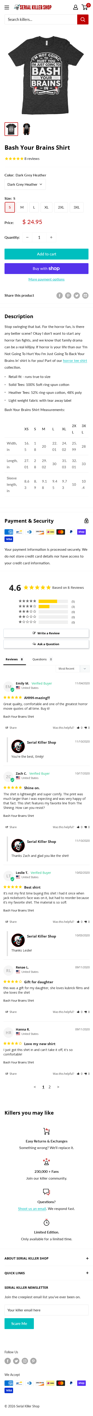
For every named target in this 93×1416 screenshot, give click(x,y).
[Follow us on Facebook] (8, 1361)
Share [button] (13, 728)
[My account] (75, 7)
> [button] (58, 1086)
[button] (79, 728)
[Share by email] (85, 295)
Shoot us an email (32, 1208)
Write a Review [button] (48, 633)
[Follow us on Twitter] (16, 1361)
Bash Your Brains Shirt (18, 716)
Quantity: (12, 237)
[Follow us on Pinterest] (33, 1361)
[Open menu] (7, 7)
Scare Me (19, 1323)
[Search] (82, 19)
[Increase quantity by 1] (51, 237)
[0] (85, 7)
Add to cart (46, 254)
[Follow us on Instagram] (25, 1361)
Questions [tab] (40, 659)
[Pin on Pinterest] (68, 295)
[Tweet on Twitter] (77, 295)
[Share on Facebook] (59, 295)
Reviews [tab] (12, 659)
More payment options (46, 279)
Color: (25, 175)
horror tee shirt (75, 360)
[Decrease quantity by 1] (27, 237)
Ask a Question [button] (48, 644)
